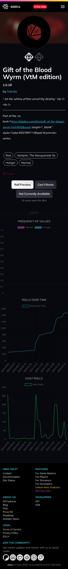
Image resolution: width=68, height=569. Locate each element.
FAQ (5, 508)
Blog (5, 504)
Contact (7, 473)
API (37, 501)
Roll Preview (22, 184)
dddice (10, 564)
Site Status (9, 480)
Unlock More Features (47, 487)
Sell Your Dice (43, 490)
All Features (9, 501)
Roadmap (8, 515)
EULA (6, 536)
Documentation (11, 476)
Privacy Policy (10, 532)
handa (12, 91)
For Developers (43, 483)
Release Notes (11, 518)
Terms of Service (12, 529)
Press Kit (8, 511)
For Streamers (43, 480)
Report (11, 173)
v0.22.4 (32, 564)
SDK (37, 504)
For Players (41, 476)
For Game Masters (45, 473)
